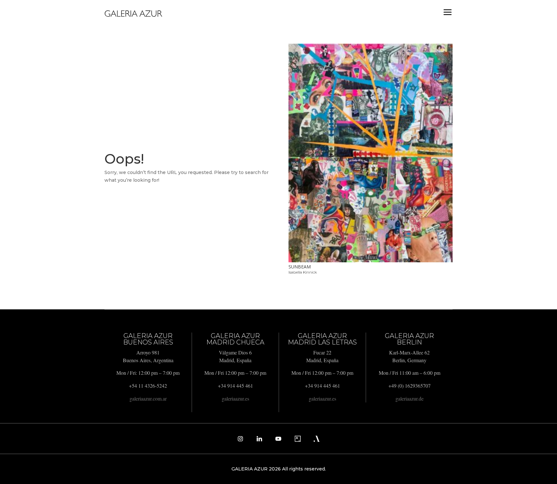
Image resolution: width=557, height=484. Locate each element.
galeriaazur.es (235, 398)
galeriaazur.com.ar (148, 398)
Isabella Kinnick (302, 272)
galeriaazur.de (410, 398)
